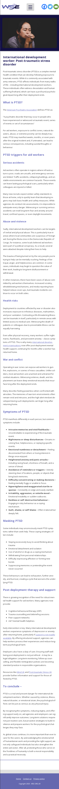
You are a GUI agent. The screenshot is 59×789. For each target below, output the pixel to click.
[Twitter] (50, 6)
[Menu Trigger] (30, 7)
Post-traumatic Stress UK (40, 672)
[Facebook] (44, 6)
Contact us (27, 779)
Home (18, 779)
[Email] (56, 6)
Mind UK (21, 672)
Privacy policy (39, 779)
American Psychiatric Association (22, 109)
